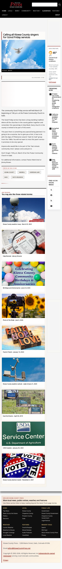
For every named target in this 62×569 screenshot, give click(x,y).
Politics (5, 516)
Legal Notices (46, 520)
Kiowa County (9, 172)
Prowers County (27, 516)
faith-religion (18, 177)
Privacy (44, 535)
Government (45, 511)
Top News (6, 511)
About (57, 15)
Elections (6, 518)
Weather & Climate (9, 530)
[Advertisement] (23, 94)
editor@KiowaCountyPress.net (19, 548)
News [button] (17, 11)
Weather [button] (36, 11)
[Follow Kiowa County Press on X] (51, 190)
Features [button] (55, 11)
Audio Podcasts (27, 532)
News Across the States (10, 513)
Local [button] (10, 11)
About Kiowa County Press (50, 532)
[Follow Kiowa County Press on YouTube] (51, 206)
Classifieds (46, 11)
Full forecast (52, 82)
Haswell (22, 172)
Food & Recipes (27, 527)
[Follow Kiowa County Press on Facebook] (51, 195)
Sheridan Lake (35, 172)
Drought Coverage (8, 532)
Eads (6, 177)
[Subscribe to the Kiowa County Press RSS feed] (51, 201)
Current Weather (8, 527)
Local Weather (7, 535)
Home (4, 11)
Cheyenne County (27, 513)
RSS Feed (44, 530)
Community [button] (25, 11)
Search (44, 527)
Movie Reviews (26, 530)
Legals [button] (4, 15)
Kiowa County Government (50, 513)
